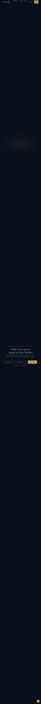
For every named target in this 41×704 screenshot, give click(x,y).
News (21, 0)
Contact (25, 0)
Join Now (36, 2)
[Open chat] (38, 701)
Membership (15, 0)
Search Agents (32, 362)
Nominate (30, 1)
